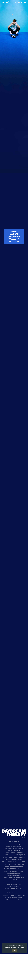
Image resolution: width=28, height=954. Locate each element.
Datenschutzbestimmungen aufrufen (14, 947)
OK (15, 950)
